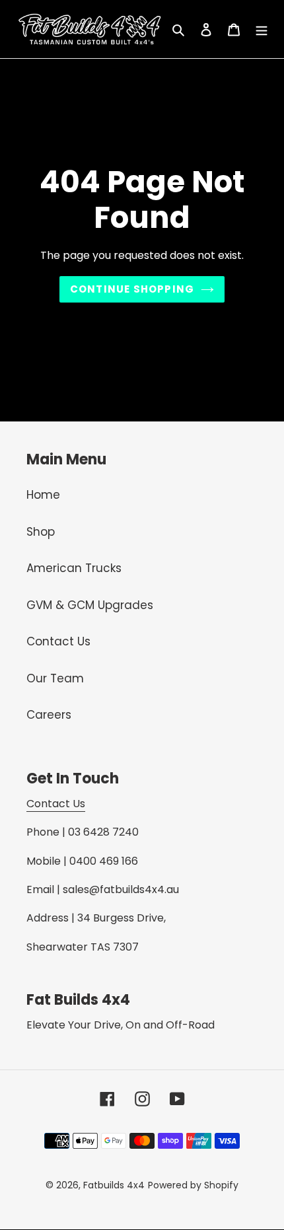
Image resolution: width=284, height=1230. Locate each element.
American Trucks (74, 568)
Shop (40, 532)
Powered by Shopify (193, 1185)
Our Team (55, 678)
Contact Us (58, 641)
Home (43, 495)
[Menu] (261, 29)
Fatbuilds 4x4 (114, 1185)
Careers (48, 715)
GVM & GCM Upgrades (89, 605)
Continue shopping (132, 289)
